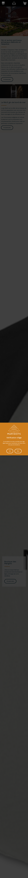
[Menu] (3, 3)
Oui (10, 451)
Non (18, 451)
